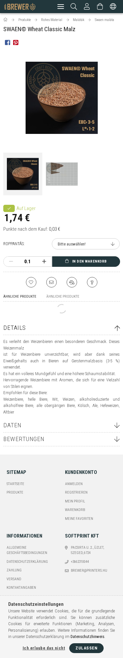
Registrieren (76, 492)
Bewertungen (24, 439)
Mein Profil (75, 501)
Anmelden (74, 484)
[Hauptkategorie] (6, 20)
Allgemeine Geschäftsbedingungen (27, 550)
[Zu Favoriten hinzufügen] (31, 282)
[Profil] (86, 6)
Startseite (15, 484)
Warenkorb (75, 510)
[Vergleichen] (72, 282)
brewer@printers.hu (89, 570)
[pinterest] (15, 42)
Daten (12, 425)
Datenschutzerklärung (27, 562)
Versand (14, 579)
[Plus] (44, 261)
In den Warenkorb (89, 261)
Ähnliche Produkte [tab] (19, 296)
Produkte (15, 492)
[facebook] (7, 42)
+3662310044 (80, 562)
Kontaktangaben (21, 587)
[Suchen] (74, 6)
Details (14, 327)
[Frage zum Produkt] (92, 282)
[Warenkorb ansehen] (100, 6)
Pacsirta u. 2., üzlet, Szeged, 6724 (87, 550)
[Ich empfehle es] (51, 282)
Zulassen (86, 648)
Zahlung (14, 570)
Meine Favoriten (79, 519)
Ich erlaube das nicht (44, 648)
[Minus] (11, 261)
